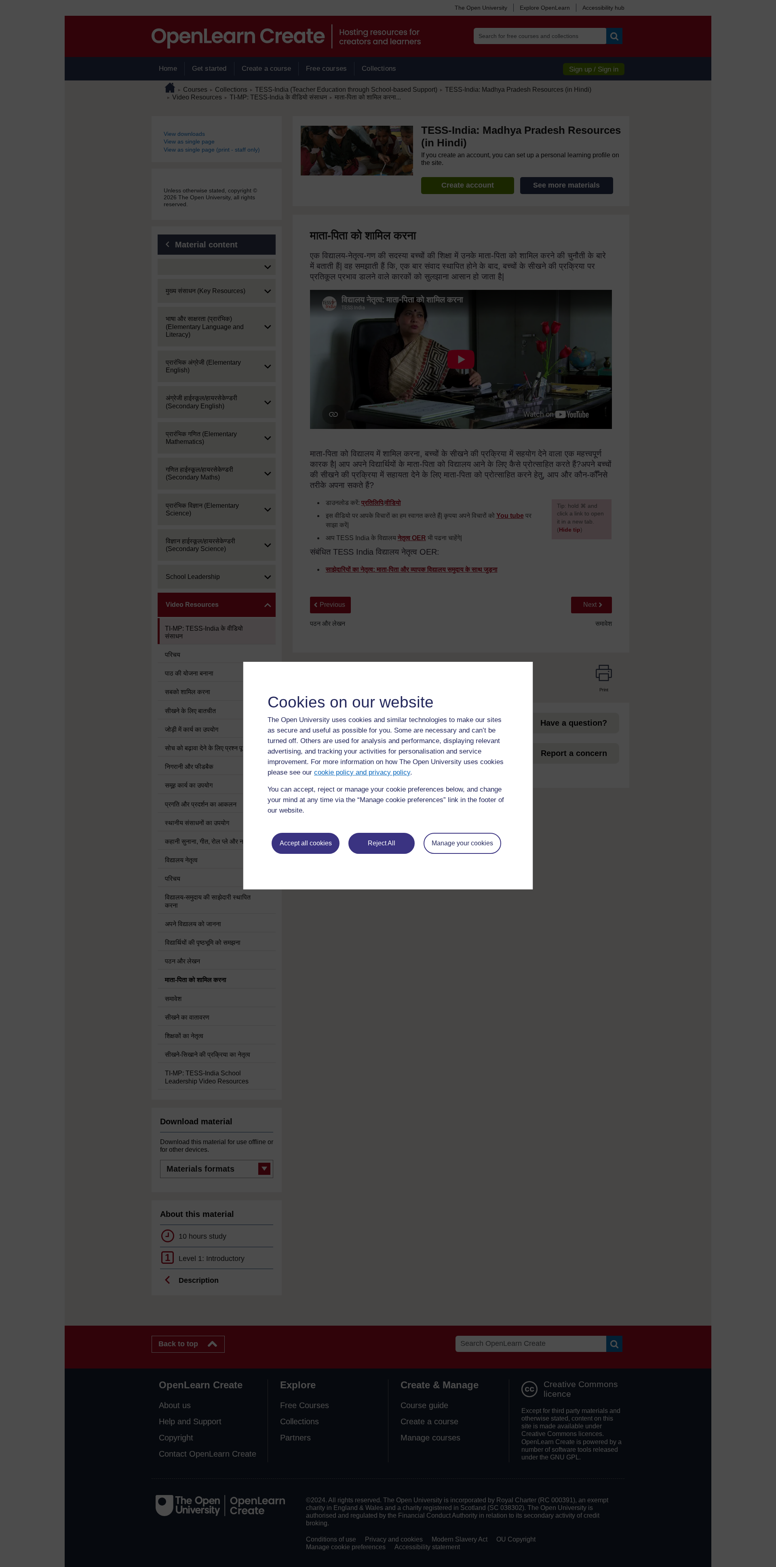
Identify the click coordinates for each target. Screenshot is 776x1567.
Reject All (381, 843)
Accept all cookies (306, 843)
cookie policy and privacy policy (362, 772)
